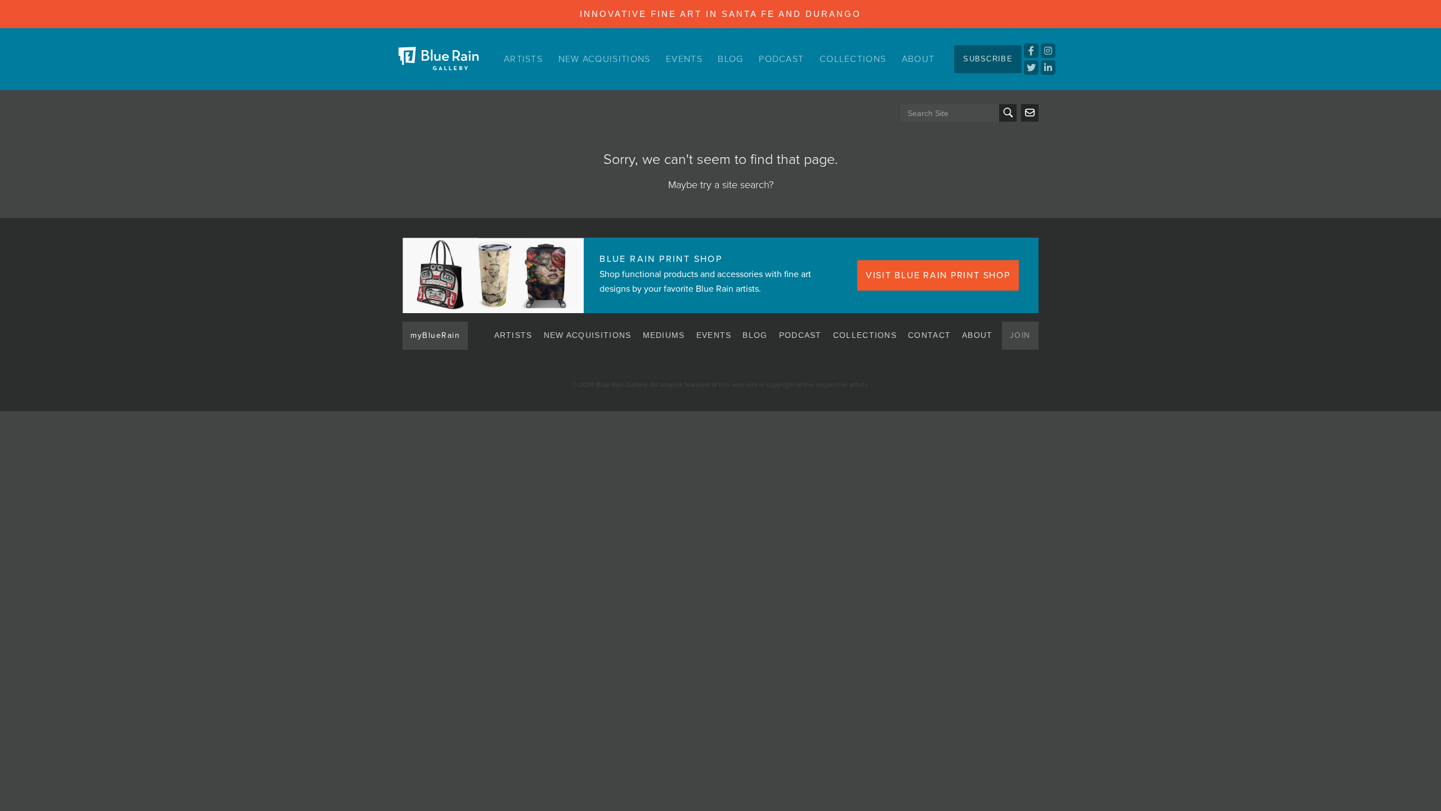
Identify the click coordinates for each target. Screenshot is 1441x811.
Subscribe (988, 59)
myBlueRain (435, 335)
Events (684, 59)
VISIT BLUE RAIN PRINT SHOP (938, 275)
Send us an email (1030, 113)
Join (1020, 335)
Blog (730, 59)
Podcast (781, 59)
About (918, 59)
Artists (523, 59)
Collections (853, 59)
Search (1008, 113)
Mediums (664, 335)
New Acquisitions (604, 59)
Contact (929, 335)
